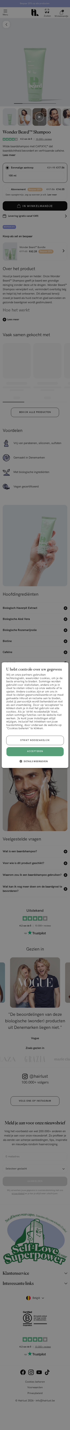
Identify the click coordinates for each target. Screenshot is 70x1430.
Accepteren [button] (35, 751)
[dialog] (35, 715)
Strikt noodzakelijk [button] (35, 740)
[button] (35, 761)
